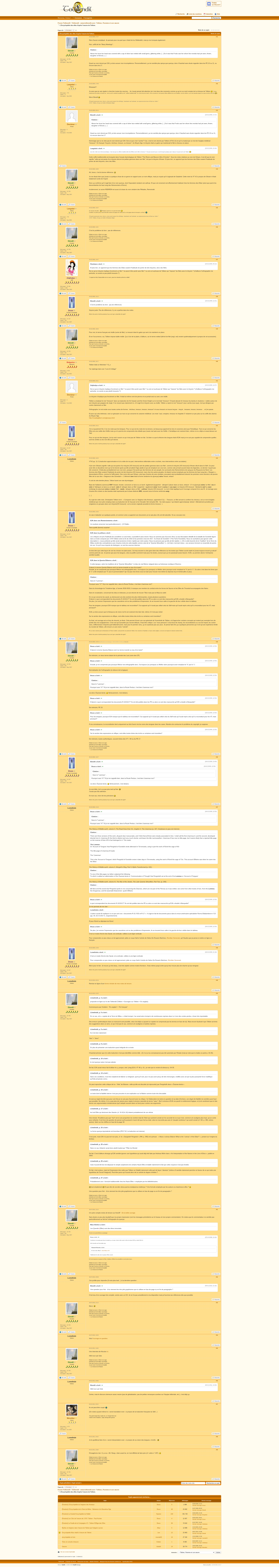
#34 (217, 169)
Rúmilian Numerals (173, 938)
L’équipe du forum (70, 1561)
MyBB (63, 1564)
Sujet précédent (65, 1483)
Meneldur (71, 1418)
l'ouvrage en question (100, 1338)
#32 (217, 83)
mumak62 (159, 1537)
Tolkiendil (61, 1561)
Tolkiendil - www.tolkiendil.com (83, 23)
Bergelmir (204, 1514)
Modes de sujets (215, 33)
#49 (217, 980)
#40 (217, 361)
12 (172, 1532)
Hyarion (158, 1514)
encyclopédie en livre (68, 1537)
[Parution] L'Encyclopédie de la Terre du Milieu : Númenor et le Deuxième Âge (86, 1509)
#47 (217, 807)
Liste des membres (195, 14)
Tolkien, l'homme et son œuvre (107, 23)
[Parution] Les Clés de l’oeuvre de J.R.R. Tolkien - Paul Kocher (82, 1518)
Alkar (158, 1528)
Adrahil (159, 1546)
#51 (217, 1209)
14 (172, 1537)
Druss (159, 1504)
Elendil (126, 641)
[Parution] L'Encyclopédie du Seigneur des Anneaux (78, 1504)
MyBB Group (76, 1564)
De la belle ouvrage (128, 1213)
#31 (217, 36)
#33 (217, 110)
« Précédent (68, 30)
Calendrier (209, 14)
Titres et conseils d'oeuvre (70, 1542)
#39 (217, 329)
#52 (217, 1277)
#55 (217, 1348)
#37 (217, 259)
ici (107, 1351)
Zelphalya (204, 1524)
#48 (217, 947)
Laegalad (71, 84)
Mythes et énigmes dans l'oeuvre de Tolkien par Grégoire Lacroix (82, 1528)
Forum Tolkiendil (64, 23)
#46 (217, 757)
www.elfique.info (106, 1250)
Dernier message (197, 1505)
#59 (217, 1449)
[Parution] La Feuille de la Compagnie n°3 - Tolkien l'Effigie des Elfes (83, 1523)
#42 (217, 425)
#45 (217, 641)
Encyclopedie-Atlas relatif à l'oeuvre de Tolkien (76, 1532)
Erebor (159, 1542)
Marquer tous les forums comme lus (110, 1561)
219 (172, 1514)
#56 (217, 1380)
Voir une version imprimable (67, 1551)
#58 (217, 1436)
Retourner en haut (82, 1561)
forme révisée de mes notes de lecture (118, 983)
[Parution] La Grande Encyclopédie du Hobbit (76, 1514)
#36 (217, 227)
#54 (217, 1335)
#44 (217, 511)
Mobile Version (94, 1561)
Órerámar (71, 124)
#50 (217, 993)
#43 (217, 458)
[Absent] (76, 1418)
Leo (159, 1532)
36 (172, 1523)
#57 (217, 1404)
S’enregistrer (87, 18)
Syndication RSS (127, 1561)
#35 (217, 207)
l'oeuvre (64, 1546)
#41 (217, 380)
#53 (217, 1302)
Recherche (181, 14)
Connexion (78, 18)
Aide (218, 14)
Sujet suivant (76, 1483)
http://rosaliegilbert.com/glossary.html (102, 418)
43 (172, 1509)
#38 (217, 296)
